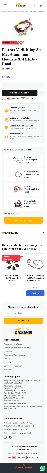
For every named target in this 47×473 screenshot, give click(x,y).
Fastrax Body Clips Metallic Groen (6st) (30, 202)
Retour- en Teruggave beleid (16, 348)
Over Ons (8, 362)
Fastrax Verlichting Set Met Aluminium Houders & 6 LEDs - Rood (31, 187)
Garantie (8, 351)
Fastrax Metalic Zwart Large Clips (32, 173)
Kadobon (8, 369)
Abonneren (23, 320)
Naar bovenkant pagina (23, 467)
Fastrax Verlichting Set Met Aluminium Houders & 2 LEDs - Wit (31, 158)
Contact (35, 453)
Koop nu (35, 293)
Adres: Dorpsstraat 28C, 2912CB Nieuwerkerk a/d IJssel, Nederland (19, 424)
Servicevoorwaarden (13, 366)
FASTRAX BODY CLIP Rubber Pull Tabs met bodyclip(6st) (13, 278)
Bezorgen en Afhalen (13, 344)
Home (4, 11)
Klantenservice (22, 453)
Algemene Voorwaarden (14, 355)
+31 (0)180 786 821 (21, 429)
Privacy (7, 358)
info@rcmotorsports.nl (21, 433)
